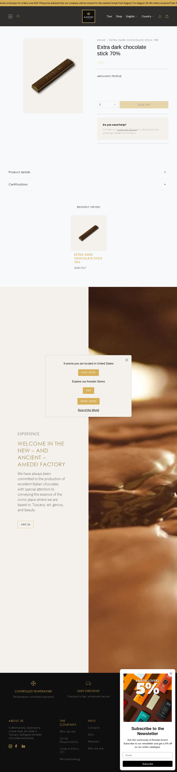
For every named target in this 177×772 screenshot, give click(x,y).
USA (88, 390)
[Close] (127, 360)
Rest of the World (88, 410)
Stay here (88, 372)
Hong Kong (88, 401)
